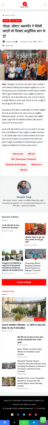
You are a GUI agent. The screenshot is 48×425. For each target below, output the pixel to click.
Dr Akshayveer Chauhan (24, 159)
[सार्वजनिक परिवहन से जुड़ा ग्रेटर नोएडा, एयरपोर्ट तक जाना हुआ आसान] (35, 229)
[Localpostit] (24, 5)
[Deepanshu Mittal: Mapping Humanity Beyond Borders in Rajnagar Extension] (35, 255)
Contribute (17, 400)
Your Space (16, 21)
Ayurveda (18, 154)
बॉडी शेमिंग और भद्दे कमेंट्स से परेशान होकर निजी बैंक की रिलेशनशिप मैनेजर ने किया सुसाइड (30, 339)
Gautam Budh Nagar (16, 164)
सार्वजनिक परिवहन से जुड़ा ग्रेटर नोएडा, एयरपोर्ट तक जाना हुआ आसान (35, 239)
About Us (7, 400)
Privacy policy (28, 400)
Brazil (32, 154)
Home (6, 15)
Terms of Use (17, 404)
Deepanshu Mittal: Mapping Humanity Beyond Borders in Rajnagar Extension (33, 266)
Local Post (41, 408)
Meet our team (30, 404)
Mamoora (37, 164)
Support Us (38, 400)
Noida (12, 15)
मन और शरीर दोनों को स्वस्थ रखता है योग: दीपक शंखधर (10, 226)
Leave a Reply (24, 282)
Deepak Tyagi (10, 42)
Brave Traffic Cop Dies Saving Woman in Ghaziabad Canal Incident (29, 351)
